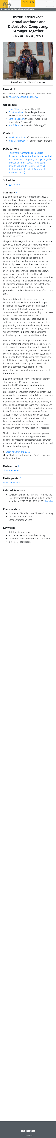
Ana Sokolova (15, 125)
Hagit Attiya (14, 109)
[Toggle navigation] (50, 4)
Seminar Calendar (17, 9)
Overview (28, 1135)
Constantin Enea (16, 112)
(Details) (49, 501)
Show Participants (11, 482)
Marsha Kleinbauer (18, 137)
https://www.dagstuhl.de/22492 (23, 97)
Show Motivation (11, 470)
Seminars (7, 9)
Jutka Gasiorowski (17, 141)
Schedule (15, 184)
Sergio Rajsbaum (17, 119)
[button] (7, 61)
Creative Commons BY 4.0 (17, 452)
